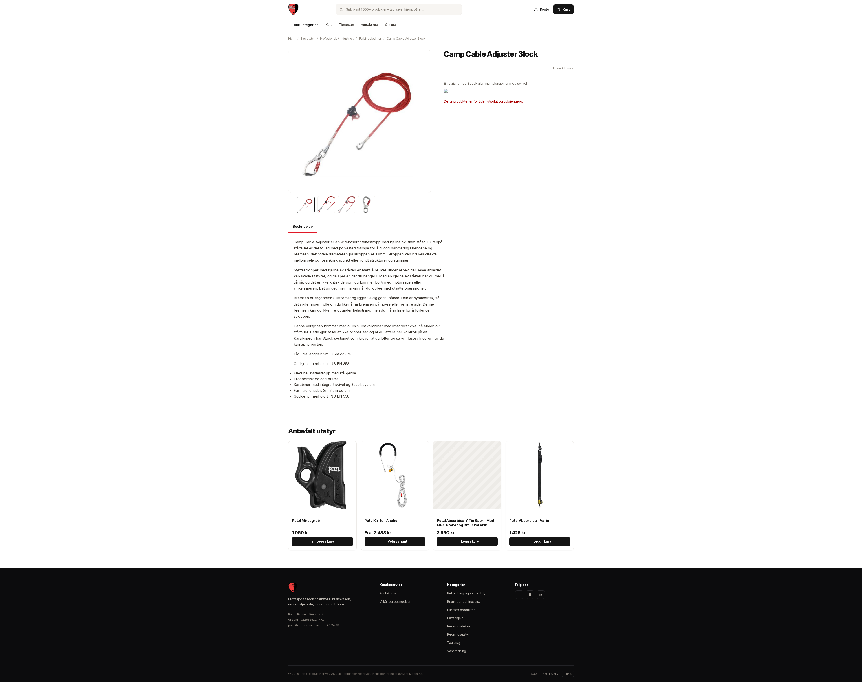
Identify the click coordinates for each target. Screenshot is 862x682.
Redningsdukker (459, 626)
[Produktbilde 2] (326, 204)
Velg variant (394, 541)
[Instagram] (530, 594)
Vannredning (456, 651)
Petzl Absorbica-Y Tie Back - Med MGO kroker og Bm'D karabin (465, 523)
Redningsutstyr (458, 634)
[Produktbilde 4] (366, 204)
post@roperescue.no (304, 625)
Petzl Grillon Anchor (382, 520)
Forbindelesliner (370, 38)
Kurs (328, 24)
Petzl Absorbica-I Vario (529, 520)
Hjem (291, 38)
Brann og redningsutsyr (464, 601)
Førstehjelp (455, 618)
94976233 (332, 625)
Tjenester (346, 24)
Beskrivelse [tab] (303, 226)
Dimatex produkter (461, 610)
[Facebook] (519, 594)
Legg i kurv (322, 541)
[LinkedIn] (541, 594)
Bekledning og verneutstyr (467, 593)
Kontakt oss (369, 24)
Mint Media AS (412, 673)
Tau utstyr (308, 38)
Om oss (391, 24)
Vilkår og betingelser (395, 601)
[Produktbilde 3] (346, 204)
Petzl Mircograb (306, 520)
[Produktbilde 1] (306, 204)
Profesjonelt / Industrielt (337, 38)
